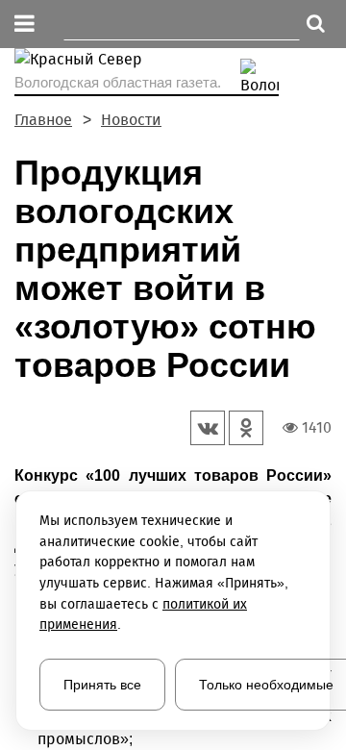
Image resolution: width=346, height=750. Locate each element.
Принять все (102, 684)
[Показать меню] (24, 25)
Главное (43, 120)
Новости (131, 120)
